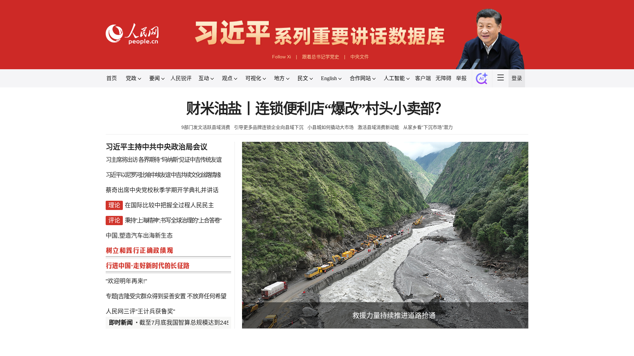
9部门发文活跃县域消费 (205, 127)
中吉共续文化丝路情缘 (195, 175)
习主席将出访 (121, 160)
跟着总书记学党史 (320, 56)
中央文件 (359, 56)
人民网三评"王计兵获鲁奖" (140, 311)
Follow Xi (281, 56)
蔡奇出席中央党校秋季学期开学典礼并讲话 (162, 190)
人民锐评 (181, 78)
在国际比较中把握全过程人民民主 (169, 205)
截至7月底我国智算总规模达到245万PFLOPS (199, 322)
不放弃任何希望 (206, 296)
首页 (111, 78)
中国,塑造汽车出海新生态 (139, 235)
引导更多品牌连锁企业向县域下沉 (268, 127)
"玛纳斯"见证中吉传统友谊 (190, 160)
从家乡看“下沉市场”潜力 (428, 127)
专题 (111, 296)
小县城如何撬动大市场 (330, 127)
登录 (516, 78)
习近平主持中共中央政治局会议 (156, 147)
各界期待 (148, 160)
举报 (461, 78)
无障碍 (443, 78)
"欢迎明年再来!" (126, 281)
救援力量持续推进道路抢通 (394, 315)
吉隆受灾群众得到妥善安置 (152, 296)
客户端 (423, 78)
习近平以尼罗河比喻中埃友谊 (138, 175)
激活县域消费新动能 (378, 127)
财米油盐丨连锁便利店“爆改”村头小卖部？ (317, 109)
